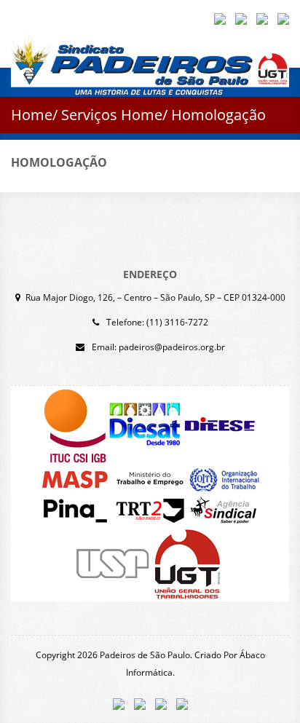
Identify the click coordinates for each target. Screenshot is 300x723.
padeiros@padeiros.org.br (172, 347)
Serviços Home (111, 115)
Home (31, 115)
